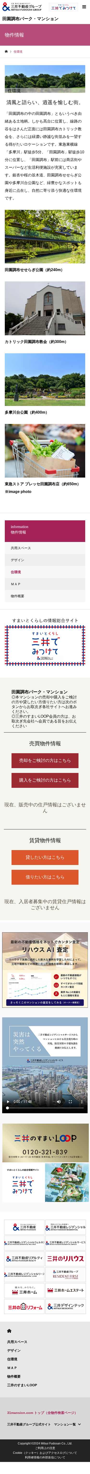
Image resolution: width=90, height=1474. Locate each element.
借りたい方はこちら (45, 877)
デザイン (17, 560)
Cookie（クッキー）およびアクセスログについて (45, 1453)
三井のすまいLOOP (22, 1385)
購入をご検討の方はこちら (45, 780)
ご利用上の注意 (45, 1448)
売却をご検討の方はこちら (45, 760)
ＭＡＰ (16, 584)
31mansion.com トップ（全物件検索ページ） (42, 1413)
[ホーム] (6, 51)
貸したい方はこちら (45, 857)
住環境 (16, 572)
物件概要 (17, 596)
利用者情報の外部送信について (45, 1457)
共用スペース (21, 548)
